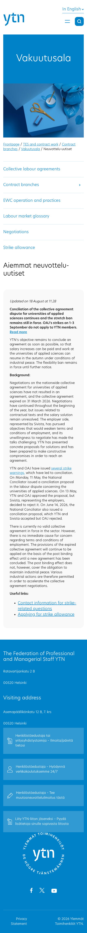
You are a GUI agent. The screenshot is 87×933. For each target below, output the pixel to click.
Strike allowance (19, 248)
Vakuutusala (30, 149)
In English (71, 9)
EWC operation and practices (31, 201)
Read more (18, 332)
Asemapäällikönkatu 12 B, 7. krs (27, 712)
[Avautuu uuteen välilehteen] (31, 891)
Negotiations (16, 232)
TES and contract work (40, 144)
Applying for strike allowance (46, 615)
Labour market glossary (26, 216)
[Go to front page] (43, 873)
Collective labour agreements (31, 169)
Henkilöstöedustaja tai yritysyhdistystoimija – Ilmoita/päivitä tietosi (44, 740)
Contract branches (21, 185)
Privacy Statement (19, 921)
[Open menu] (67, 21)
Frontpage (11, 144)
